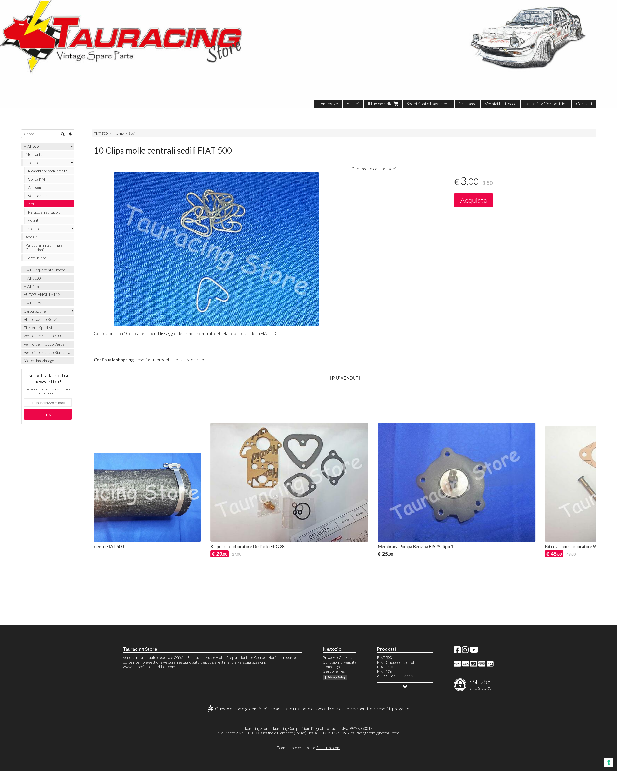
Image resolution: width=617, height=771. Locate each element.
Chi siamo (467, 103)
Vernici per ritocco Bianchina (47, 352)
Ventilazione (38, 195)
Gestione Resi (334, 671)
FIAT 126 (31, 286)
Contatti (584, 103)
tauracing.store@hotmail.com (375, 733)
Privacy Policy (336, 677)
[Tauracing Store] (308, 54)
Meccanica (35, 154)
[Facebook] (457, 651)
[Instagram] (465, 651)
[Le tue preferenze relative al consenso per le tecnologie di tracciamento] (608, 762)
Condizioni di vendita (339, 662)
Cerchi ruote (36, 257)
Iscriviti (47, 414)
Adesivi (31, 237)
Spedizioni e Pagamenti (428, 103)
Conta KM (36, 179)
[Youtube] (474, 651)
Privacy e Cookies (337, 657)
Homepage (327, 103)
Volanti (33, 220)
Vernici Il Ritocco (500, 103)
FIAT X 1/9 (32, 303)
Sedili (132, 133)
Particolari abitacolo (44, 212)
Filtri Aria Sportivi (38, 327)
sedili (204, 359)
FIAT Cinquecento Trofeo (44, 270)
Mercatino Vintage (39, 360)
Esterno (32, 228)
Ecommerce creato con (308, 747)
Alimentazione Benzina (42, 319)
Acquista (473, 200)
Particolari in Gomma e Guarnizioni (44, 247)
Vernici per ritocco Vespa (44, 344)
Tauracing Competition (546, 103)
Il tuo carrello (380, 103)
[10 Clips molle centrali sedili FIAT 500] (216, 249)
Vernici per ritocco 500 (42, 335)
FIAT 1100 (32, 278)
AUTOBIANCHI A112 (42, 294)
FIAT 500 (101, 133)
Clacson (34, 187)
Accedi (353, 103)
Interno (118, 133)
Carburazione (35, 311)
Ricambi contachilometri (47, 170)
